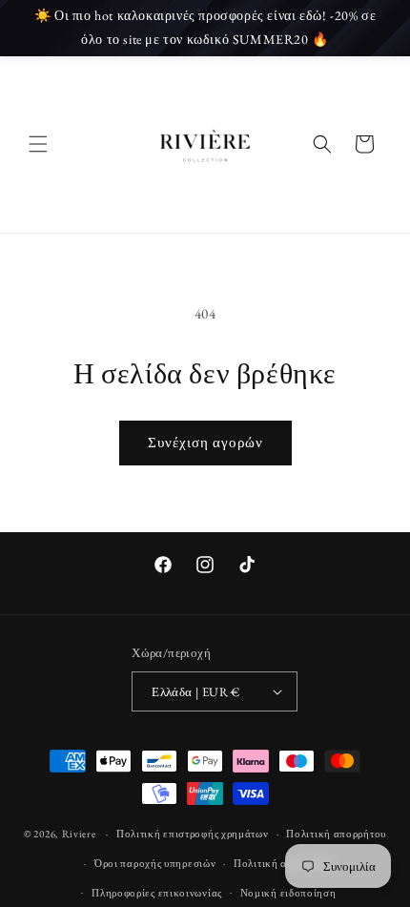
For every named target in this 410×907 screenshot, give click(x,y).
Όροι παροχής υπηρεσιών (154, 863)
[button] (38, 144)
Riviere (80, 833)
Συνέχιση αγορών (205, 442)
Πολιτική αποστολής (284, 863)
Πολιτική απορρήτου (336, 833)
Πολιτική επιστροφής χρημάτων (192, 833)
